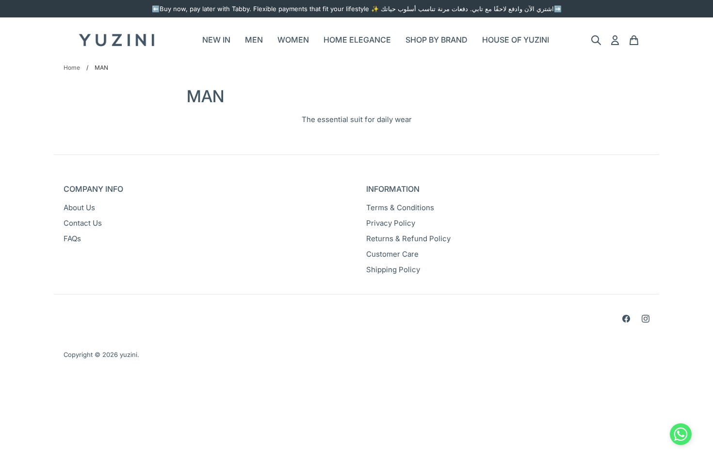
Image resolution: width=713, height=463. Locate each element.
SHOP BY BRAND (436, 40)
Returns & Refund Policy (408, 238)
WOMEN (293, 40)
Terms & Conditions (400, 207)
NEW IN (216, 40)
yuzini (128, 354)
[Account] (615, 40)
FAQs (72, 238)
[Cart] (634, 40)
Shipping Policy (393, 269)
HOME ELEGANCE (357, 40)
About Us (79, 207)
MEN (254, 40)
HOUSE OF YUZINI (515, 40)
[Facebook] (626, 318)
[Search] (596, 40)
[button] (681, 436)
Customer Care (392, 254)
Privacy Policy (390, 223)
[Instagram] (645, 318)
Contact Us (83, 223)
